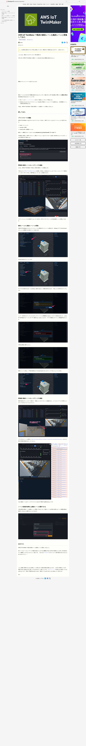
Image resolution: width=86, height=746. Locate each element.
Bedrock (34, 4)
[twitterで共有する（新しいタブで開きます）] (67, 42)
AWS (28, 4)
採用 (62, 4)
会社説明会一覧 (78, 143)
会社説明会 (53, 4)
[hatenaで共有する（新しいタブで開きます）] (62, 42)
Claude (31, 4)
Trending (24, 4)
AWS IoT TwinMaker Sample (30, 171)
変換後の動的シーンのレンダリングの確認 (8, 18)
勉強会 (57, 4)
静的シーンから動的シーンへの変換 (8, 15)
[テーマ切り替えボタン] (79, 1)
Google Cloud (39, 4)
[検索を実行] (66, 1)
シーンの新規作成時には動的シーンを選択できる (8, 21)
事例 (60, 4)
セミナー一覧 (78, 140)
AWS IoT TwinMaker (22, 39)
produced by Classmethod (19, 1)
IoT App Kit (46, 552)
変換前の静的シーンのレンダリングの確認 (8, 13)
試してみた (3, 9)
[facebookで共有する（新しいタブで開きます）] (64, 42)
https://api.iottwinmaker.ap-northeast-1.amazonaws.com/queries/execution (47, 439)
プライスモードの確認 (6, 11)
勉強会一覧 (78, 147)
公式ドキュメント (51, 569)
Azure (44, 4)
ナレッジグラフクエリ (30, 99)
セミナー (48, 4)
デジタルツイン (30, 39)
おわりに (2, 23)
